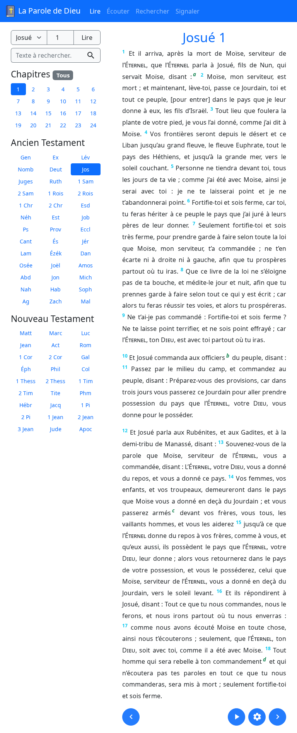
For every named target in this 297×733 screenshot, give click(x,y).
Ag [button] (25, 301)
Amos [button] (86, 265)
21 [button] (48, 125)
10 (125, 356)
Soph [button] (85, 289)
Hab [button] (55, 289)
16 (219, 591)
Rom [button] (85, 345)
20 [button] (33, 125)
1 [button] (18, 89)
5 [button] (78, 89)
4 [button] (63, 89)
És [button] (55, 241)
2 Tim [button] (26, 393)
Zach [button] (56, 301)
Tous (63, 75)
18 (268, 648)
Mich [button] (85, 277)
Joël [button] (55, 265)
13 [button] (18, 113)
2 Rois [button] (85, 193)
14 (231, 476)
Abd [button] (25, 277)
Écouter (118, 11)
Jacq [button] (55, 405)
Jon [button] (55, 277)
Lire (95, 11)
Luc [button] (85, 333)
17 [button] (78, 113)
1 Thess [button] (26, 381)
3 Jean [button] (26, 429)
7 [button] (18, 101)
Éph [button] (26, 369)
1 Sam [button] (86, 181)
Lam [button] (25, 253)
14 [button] (33, 113)
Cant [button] (26, 241)
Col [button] (86, 369)
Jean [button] (25, 345)
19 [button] (18, 125)
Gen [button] (25, 157)
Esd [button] (85, 205)
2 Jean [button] (86, 417)
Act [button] (55, 345)
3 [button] (48, 89)
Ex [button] (55, 157)
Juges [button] (26, 181)
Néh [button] (25, 217)
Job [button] (86, 217)
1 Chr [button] (26, 205)
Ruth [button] (56, 181)
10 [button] (63, 101)
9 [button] (48, 101)
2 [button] (33, 89)
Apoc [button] (85, 429)
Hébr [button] (25, 405)
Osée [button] (25, 265)
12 (125, 430)
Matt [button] (26, 333)
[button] (131, 717)
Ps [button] (26, 229)
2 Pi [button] (26, 417)
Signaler (188, 11)
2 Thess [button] (55, 381)
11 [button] (78, 101)
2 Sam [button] (26, 193)
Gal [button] (85, 357)
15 (238, 522)
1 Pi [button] (85, 405)
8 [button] (33, 101)
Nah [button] (25, 289)
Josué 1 (204, 37)
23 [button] (78, 125)
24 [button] (93, 125)
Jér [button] (85, 241)
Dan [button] (85, 253)
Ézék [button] (55, 253)
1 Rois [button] (55, 193)
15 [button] (48, 113)
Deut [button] (56, 169)
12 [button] (93, 101)
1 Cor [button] (25, 357)
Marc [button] (55, 333)
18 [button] (93, 113)
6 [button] (93, 89)
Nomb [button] (26, 169)
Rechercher (152, 11)
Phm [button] (85, 393)
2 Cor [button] (55, 357)
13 (221, 442)
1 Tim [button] (86, 381)
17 (125, 625)
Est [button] (56, 217)
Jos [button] (85, 169)
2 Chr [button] (56, 205)
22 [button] (63, 125)
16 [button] (63, 113)
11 (125, 367)
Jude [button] (55, 429)
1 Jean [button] (55, 417)
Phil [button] (55, 369)
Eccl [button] (85, 229)
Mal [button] (85, 301)
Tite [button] (55, 393)
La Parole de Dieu (48, 10)
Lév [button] (85, 157)
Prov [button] (55, 229)
